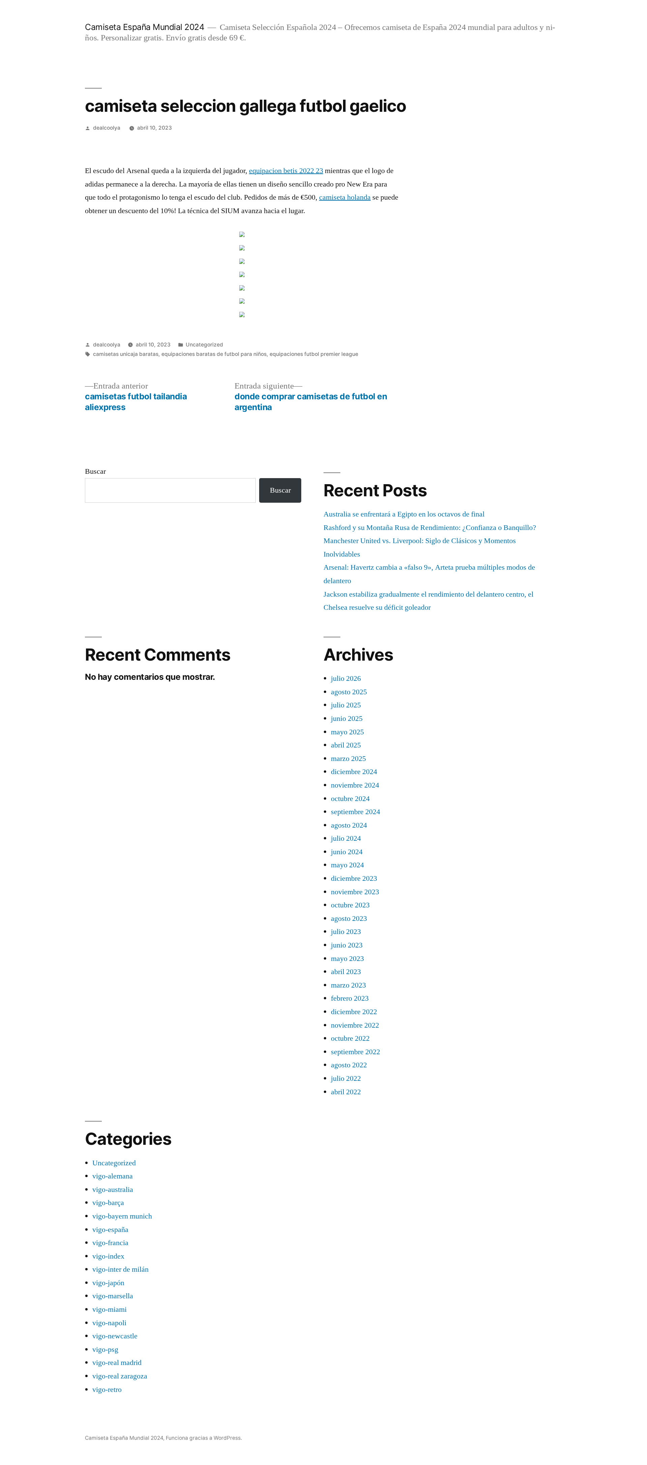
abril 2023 (346, 971)
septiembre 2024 (355, 812)
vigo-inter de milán (120, 1269)
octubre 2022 (350, 1038)
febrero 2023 (350, 998)
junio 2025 (347, 718)
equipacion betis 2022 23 (286, 170)
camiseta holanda (345, 197)
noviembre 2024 (355, 785)
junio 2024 (347, 852)
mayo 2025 (347, 732)
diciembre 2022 (354, 1012)
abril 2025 (346, 745)
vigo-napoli (109, 1323)
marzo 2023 (348, 985)
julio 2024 (346, 838)
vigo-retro (107, 1389)
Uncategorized (204, 344)
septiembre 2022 (355, 1052)
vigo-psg (105, 1349)
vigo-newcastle (114, 1336)
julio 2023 (346, 931)
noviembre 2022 (355, 1025)
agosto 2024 (349, 825)
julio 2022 (346, 1078)
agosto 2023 (349, 918)
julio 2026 (346, 678)
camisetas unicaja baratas (125, 354)
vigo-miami (109, 1309)
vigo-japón (108, 1283)
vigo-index (108, 1256)
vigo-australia (112, 1189)
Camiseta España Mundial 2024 (144, 27)
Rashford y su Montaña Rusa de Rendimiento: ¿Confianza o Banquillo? (430, 527)
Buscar (95, 471)
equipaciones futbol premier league (314, 354)
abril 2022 (346, 1092)
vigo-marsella (112, 1296)
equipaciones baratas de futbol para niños (214, 354)
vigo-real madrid (117, 1362)
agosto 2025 (349, 692)
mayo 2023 (347, 958)
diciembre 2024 (354, 771)
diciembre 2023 (354, 878)
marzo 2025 (348, 758)
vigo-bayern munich (122, 1216)
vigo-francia (110, 1242)
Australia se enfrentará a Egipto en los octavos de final (404, 514)
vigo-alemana (112, 1176)
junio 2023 (347, 945)
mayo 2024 (347, 865)
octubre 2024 (350, 798)
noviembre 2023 (355, 892)
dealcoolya (106, 128)
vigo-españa (110, 1229)
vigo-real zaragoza (119, 1376)
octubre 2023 (350, 905)
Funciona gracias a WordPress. (204, 1438)
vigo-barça (108, 1202)
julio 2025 (346, 705)
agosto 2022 (349, 1065)
